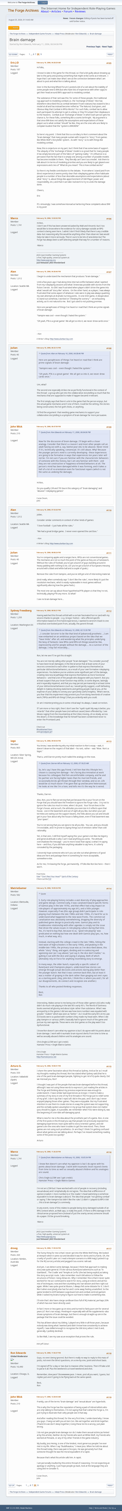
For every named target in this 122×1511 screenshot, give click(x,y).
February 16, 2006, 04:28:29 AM (49, 62)
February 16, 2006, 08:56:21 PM (49, 610)
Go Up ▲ (112, 1508)
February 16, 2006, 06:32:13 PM (49, 348)
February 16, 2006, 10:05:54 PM (49, 888)
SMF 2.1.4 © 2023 (12, 1508)
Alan (13, 271)
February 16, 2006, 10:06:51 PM (49, 1066)
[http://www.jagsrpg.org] (12, 228)
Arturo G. (16, 1066)
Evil (49, 879)
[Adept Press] (12, 1370)
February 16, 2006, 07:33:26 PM (49, 510)
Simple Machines (26, 1508)
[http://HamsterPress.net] (12, 898)
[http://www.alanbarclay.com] (12, 282)
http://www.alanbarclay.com (61, 339)
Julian (14, 347)
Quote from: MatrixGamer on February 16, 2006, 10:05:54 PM (66, 1157)
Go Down (13, 54)
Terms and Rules (100, 1508)
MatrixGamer (18, 888)
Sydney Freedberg (21, 610)
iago (13, 740)
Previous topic (93, 46)
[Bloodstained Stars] (12, 621)
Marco (14, 218)
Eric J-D (15, 62)
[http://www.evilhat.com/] (12, 751)
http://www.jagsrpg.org (46, 260)
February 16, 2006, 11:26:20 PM (49, 1152)
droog (14, 1248)
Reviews (80, 11)
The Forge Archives (23, 10)
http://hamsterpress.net (46, 1057)
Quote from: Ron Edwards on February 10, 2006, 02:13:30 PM (65, 630)
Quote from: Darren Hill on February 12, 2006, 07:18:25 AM (65, 763)
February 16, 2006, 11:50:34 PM (49, 1248)
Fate (38, 876)
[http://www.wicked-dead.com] (12, 437)
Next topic (107, 46)
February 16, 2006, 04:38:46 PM (49, 271)
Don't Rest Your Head (51, 876)
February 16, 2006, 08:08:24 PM (49, 552)
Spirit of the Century (70, 876)
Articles (56, 11)
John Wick (16, 426)
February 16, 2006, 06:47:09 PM (49, 426)
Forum (68, 11)
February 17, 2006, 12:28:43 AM (49, 1397)
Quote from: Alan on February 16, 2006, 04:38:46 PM (62, 353)
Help (91, 1508)
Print (110, 54)
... (32, 54)
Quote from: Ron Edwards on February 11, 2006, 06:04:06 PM (65, 432)
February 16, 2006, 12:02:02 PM (49, 218)
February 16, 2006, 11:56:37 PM (49, 1353)
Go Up (11, 1485)
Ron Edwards (80, 33)
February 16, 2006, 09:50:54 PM (49, 741)
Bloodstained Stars (44, 729)
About (45, 11)
